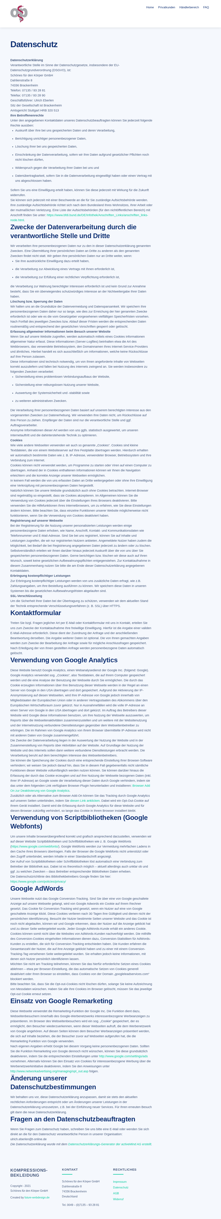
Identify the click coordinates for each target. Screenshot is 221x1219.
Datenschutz (120, 1187)
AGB (116, 1193)
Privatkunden (166, 7)
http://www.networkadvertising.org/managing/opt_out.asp (49, 1071)
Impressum (120, 1181)
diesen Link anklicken (85, 800)
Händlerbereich (189, 7)
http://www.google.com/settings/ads (123, 1056)
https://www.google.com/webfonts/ (34, 846)
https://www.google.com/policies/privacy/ (38, 881)
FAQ (206, 7)
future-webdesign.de (37, 1197)
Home (150, 7)
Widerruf (118, 1199)
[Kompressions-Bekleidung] (19, 21)
